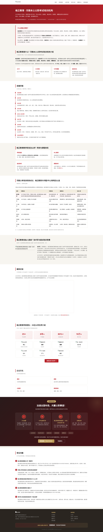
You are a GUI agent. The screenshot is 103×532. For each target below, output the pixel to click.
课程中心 (79, 2)
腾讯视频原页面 (64, 315)
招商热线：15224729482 (57, 525)
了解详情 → (60, 441)
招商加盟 (85, 2)
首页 (56, 2)
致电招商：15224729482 (46, 441)
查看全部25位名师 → (51, 360)
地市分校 (73, 2)
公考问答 (67, 2)
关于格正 (53, 514)
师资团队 (61, 2)
